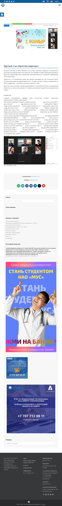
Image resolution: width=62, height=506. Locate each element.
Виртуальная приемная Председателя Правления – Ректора (21, 223)
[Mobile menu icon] (59, 5)
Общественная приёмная (12, 221)
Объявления (9, 238)
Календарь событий (11, 234)
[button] (2, 15)
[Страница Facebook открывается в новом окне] (5, 1)
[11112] (31, 149)
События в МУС (34, 180)
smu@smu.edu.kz (27, 467)
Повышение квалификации (49, 487)
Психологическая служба (12, 228)
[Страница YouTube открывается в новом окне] (7, 1)
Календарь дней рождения (13, 232)
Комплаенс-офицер (11, 230)
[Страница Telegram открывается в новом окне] (12, 1)
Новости (8, 236)
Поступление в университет (50, 471)
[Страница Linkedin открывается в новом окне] (14, 1)
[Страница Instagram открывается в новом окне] (9, 1)
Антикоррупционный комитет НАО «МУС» (16, 227)
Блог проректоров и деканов (13, 225)
